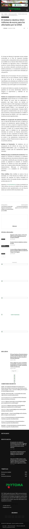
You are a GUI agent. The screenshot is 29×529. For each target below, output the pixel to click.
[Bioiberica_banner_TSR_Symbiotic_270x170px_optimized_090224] (14, 288)
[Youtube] (22, 516)
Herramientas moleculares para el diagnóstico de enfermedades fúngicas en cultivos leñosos (17, 453)
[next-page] (4, 256)
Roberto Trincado (4, 413)
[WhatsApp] (16, 31)
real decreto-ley (12, 184)
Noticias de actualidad (12, 14)
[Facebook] (7, 31)
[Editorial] (2, 28)
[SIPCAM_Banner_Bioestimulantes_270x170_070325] (14, 305)
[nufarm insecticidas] (14, 322)
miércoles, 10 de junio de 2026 (7, 393)
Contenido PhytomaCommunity (5, 246)
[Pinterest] (13, 31)
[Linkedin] (16, 516)
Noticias (5, 14)
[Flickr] (9, 516)
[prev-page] (2, 256)
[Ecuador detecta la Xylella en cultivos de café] (5, 244)
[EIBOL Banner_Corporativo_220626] (14, 378)
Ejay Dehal (3, 425)
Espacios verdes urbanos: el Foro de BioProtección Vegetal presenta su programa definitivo (18, 236)
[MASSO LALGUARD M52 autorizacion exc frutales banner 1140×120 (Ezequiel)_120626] (14, 5)
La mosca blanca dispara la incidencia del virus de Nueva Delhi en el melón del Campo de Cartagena (19, 251)
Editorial (5, 28)
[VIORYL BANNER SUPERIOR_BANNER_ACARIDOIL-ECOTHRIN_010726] (14, 1)
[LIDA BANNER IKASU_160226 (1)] (14, 339)
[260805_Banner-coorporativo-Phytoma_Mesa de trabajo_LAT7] (14, 376)
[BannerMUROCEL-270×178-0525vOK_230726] (14, 380)
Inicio (2, 14)
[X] (10, 31)
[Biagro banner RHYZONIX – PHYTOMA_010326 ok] (14, 381)
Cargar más (14, 370)
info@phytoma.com (7, 507)
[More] (19, 31)
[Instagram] (13, 516)
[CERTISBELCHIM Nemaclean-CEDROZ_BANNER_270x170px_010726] (14, 271)
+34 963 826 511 (6, 505)
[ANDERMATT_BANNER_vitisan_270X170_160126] (14, 375)
